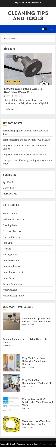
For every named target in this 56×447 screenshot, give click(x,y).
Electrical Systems (12, 231)
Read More (10, 109)
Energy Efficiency (11, 237)
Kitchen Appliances (12, 284)
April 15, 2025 (29, 367)
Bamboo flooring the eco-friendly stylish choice (26, 139)
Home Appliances (11, 266)
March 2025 (8, 187)
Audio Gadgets (10, 213)
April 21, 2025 (29, 325)
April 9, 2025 (28, 408)
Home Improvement (13, 82)
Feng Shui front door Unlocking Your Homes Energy (34, 361)
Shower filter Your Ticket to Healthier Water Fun (23, 90)
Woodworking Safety (13, 295)
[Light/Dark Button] (44, 29)
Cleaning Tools (10, 225)
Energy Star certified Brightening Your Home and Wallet (37, 402)
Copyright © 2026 (8, 443)
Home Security (10, 278)
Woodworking (10, 289)
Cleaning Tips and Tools (28, 15)
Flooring (7, 248)
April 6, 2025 (28, 427)
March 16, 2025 (18, 96)
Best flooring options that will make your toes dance (36, 320)
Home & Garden (11, 260)
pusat (8, 96)
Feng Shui (7, 242)
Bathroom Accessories (14, 219)
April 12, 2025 (29, 386)
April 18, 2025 (9, 345)
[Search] (51, 28)
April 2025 (8, 182)
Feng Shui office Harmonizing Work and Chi (24, 154)
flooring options (10, 254)
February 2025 (10, 193)
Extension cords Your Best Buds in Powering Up (36, 423)
